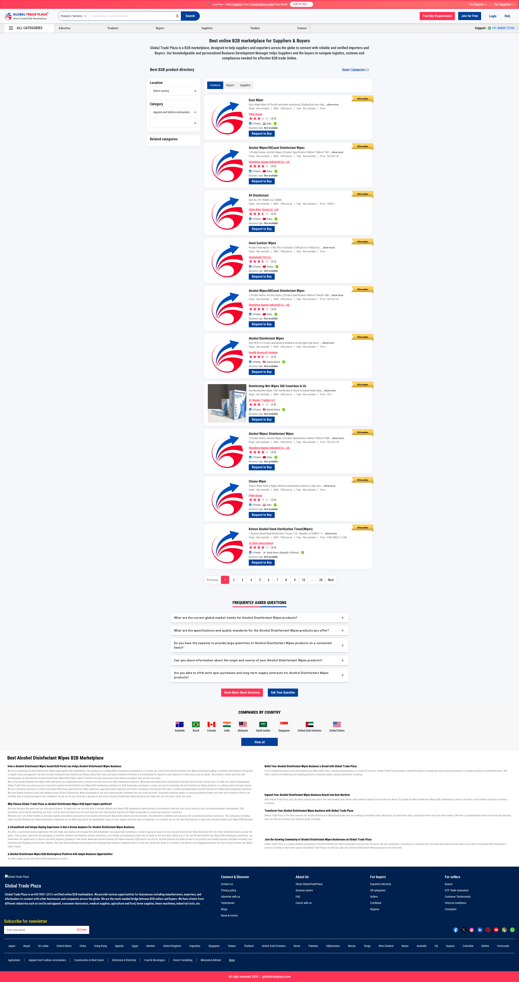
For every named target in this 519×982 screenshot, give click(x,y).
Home (345, 69)
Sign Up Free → (301, 4)
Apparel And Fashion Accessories (47, 960)
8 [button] (286, 580)
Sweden (150, 946)
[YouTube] (496, 929)
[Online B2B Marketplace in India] (29, 16)
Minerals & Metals (211, 960)
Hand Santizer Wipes (262, 243)
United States (64, 946)
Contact (302, 28)
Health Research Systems (263, 352)
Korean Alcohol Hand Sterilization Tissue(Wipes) (281, 529)
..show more (332, 104)
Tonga (367, 946)
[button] (331, 580)
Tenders (255, 28)
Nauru (405, 946)
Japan (11, 946)
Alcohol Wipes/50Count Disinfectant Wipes (277, 148)
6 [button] (268, 580)
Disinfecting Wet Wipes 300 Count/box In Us (277, 386)
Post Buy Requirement (437, 16)
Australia (422, 946)
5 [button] (260, 580)
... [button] (312, 580)
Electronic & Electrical (124, 960)
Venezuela (503, 946)
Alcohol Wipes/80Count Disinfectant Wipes (277, 291)
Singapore (214, 946)
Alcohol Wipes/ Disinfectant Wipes (271, 434)
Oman (297, 946)
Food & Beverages (154, 960)
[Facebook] (455, 929)
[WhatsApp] (512, 929)
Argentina (194, 946)
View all (259, 742)
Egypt (135, 946)
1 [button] (225, 580)
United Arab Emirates (273, 946)
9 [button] (295, 580)
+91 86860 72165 (503, 28)
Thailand (249, 946)
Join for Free (469, 16)
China (83, 946)
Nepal (26, 946)
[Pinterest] (488, 929)
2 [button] (234, 580)
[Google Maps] (504, 929)
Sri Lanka (43, 946)
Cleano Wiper (257, 481)
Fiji (436, 946)
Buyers (160, 28)
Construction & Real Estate (89, 960)
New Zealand (386, 946)
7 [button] (277, 580)
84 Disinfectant (259, 195)
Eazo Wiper (256, 100)
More (232, 960)
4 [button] (251, 580)
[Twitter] (463, 929)
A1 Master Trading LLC (262, 400)
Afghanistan (333, 946)
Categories (358, 69)
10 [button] (303, 580)
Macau (352, 946)
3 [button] (242, 580)
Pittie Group (255, 114)
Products (113, 28)
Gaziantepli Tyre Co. (260, 257)
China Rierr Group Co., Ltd (263, 209)
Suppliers (207, 28)
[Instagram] (471, 929)
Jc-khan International (261, 543)
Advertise (64, 28)
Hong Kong (100, 946)
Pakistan (313, 946)
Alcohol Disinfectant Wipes (266, 338)
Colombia (468, 946)
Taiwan (232, 946)
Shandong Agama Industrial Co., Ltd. (269, 161)
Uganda (119, 946)
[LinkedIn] (480, 929)
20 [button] (321, 580)
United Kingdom (172, 946)
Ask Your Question (283, 692)
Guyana (450, 946)
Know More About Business (242, 692)
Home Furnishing (182, 960)
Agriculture (14, 960)
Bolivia (485, 946)
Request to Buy (262, 133)
